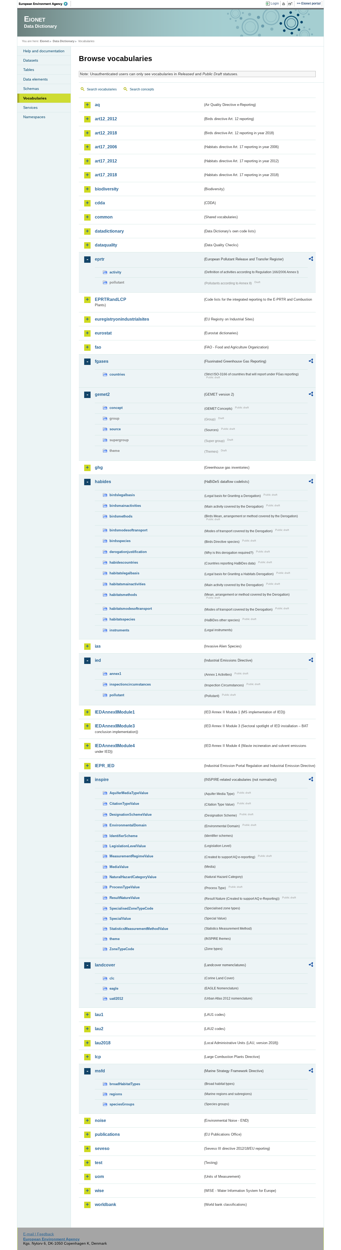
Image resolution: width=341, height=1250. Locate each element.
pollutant (116, 695)
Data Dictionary (63, 41)
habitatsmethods (123, 595)
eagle (113, 988)
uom (99, 1176)
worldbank (105, 1204)
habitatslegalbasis (124, 573)
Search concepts (142, 89)
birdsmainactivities (125, 506)
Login (275, 3)
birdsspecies (120, 541)
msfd (100, 1071)
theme (114, 939)
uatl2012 (116, 999)
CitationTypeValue (124, 804)
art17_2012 (106, 161)
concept (116, 408)
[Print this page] (284, 3)
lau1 (99, 1014)
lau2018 (103, 1043)
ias (98, 646)
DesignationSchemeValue (130, 815)
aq (97, 104)
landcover (105, 965)
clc (111, 978)
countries (117, 374)
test (98, 1162)
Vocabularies (35, 98)
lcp (98, 1056)
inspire (102, 779)
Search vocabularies (102, 89)
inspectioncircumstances (130, 684)
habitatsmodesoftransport (130, 609)
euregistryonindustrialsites (122, 319)
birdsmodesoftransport (128, 530)
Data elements (35, 79)
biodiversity (107, 189)
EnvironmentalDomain (128, 825)
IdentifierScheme (123, 836)
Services (30, 107)
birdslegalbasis (122, 495)
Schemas (31, 88)
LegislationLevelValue (127, 846)
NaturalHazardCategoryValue (132, 877)
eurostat (103, 333)
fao (98, 347)
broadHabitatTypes (124, 1084)
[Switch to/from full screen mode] (291, 3)
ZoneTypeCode (121, 949)
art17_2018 (106, 175)
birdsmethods (120, 516)
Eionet (44, 41)
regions (115, 1094)
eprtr (99, 259)
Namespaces (34, 117)
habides (103, 481)
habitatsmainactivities (127, 584)
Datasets (30, 60)
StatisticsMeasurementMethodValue (138, 929)
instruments (119, 630)
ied (98, 660)
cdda (100, 203)
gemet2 (102, 394)
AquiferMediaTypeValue (128, 793)
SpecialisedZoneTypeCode (131, 908)
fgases (101, 361)
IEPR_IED (105, 765)
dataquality (106, 245)
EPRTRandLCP (110, 299)
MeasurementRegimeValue (131, 856)
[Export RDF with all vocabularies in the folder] (311, 259)
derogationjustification (128, 552)
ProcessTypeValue (124, 887)
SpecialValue (120, 919)
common (104, 217)
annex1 (115, 674)
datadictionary (109, 231)
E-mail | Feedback (38, 1234)
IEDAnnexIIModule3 (115, 726)
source (115, 429)
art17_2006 (106, 147)
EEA (45, 3)
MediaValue (118, 867)
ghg (99, 467)
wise (99, 1190)
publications (107, 1134)
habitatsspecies (122, 619)
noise (100, 1120)
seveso (102, 1148)
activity (115, 272)
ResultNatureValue (124, 898)
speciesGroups (121, 1104)
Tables (28, 69)
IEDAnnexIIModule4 (115, 745)
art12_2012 (106, 119)
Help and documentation (43, 51)
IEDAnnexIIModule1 (115, 712)
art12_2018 (106, 133)
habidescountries (123, 562)
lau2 (99, 1028)
